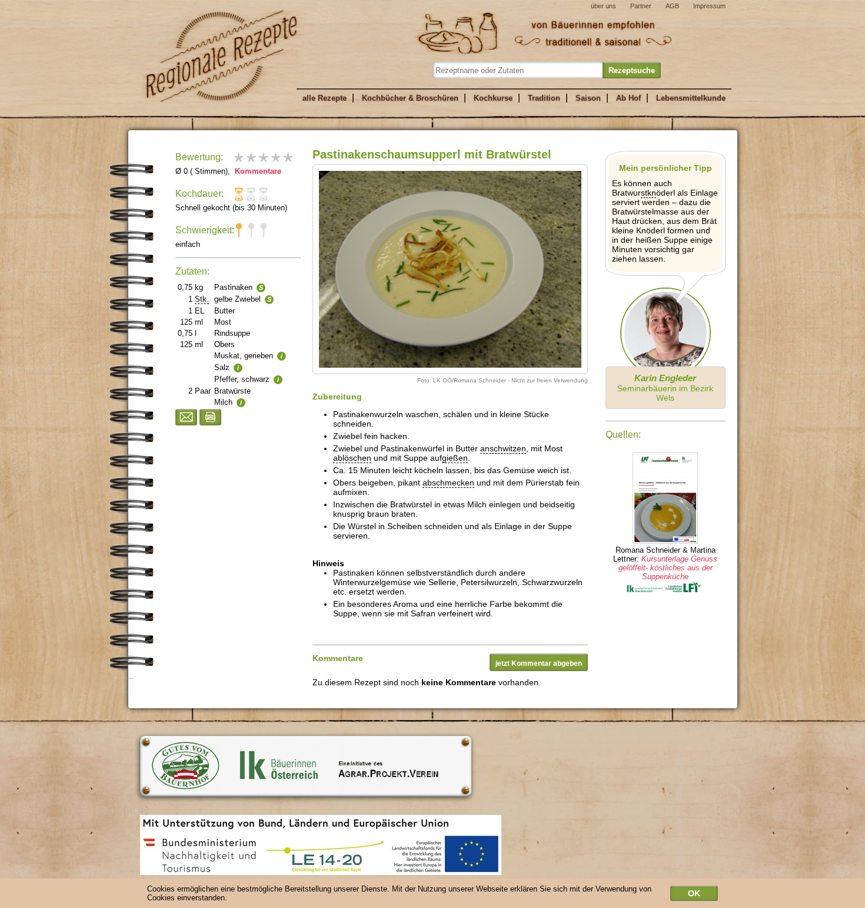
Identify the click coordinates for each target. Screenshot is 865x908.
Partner (640, 5)
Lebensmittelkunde (691, 98)
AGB (672, 5)
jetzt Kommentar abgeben (538, 663)
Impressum (709, 5)
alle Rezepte (324, 98)
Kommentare (256, 171)
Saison (588, 98)
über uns (603, 5)
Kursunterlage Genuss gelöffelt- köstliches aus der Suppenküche (668, 567)
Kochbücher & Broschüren (410, 98)
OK (694, 893)
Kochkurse (493, 98)
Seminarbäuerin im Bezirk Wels (665, 387)
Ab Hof (628, 98)
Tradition (544, 98)
